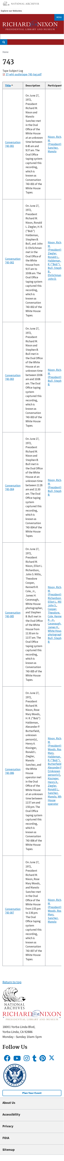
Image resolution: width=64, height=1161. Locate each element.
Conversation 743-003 (12, 377)
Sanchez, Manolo (53, 149)
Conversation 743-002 (12, 260)
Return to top (11, 982)
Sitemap (8, 1149)
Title (9, 85)
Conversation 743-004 (12, 487)
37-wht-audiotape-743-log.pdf (24, 74)
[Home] (30, 25)
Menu (59, 17)
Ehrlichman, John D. (55, 277)
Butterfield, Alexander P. (55, 765)
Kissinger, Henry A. (53, 780)
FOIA (5, 1138)
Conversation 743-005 (12, 614)
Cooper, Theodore (53, 610)
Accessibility (11, 1114)
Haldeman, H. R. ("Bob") (56, 262)
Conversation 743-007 (12, 910)
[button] (14, 1008)
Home (5, 52)
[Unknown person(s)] (54, 773)
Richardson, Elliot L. (55, 600)
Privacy (7, 1126)
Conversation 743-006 (12, 771)
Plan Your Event (32, 1093)
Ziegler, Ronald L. (53, 255)
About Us (8, 1103)
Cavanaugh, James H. (54, 625)
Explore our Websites (11, 10)
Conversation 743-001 (12, 144)
